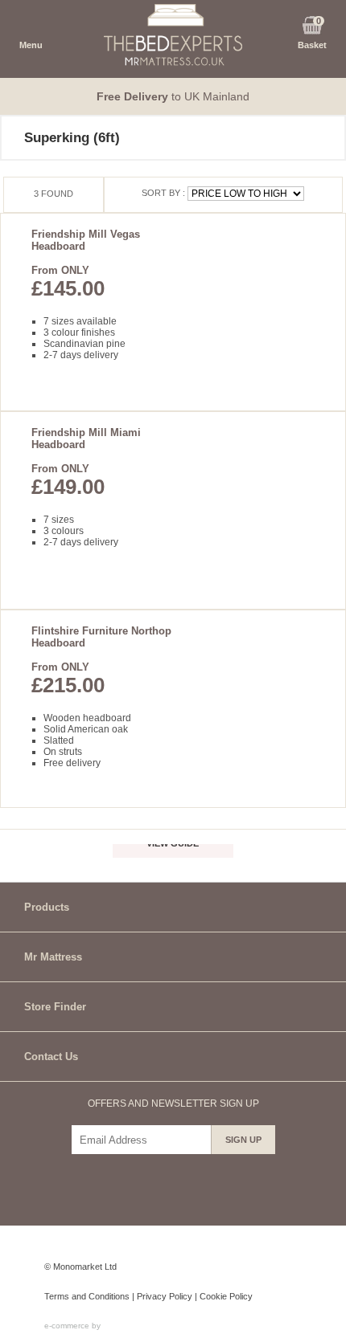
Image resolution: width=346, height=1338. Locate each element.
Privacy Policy (164, 1296)
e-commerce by (73, 1325)
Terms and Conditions (87, 1296)
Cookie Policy (226, 1296)
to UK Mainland (173, 96)
